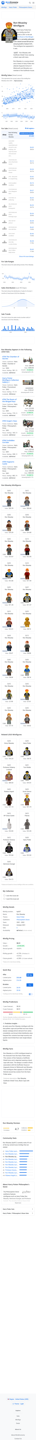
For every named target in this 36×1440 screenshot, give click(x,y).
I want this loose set (12, 899)
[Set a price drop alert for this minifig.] (31, 994)
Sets (18, 1416)
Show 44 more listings (26, 256)
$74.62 (31, 431)
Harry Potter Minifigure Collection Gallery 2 (10, 380)
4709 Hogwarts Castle (8, 463)
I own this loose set (12, 896)
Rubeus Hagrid (13, 1175)
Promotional (12, 387)
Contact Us (18, 1439)
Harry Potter (13, 7)
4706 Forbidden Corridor (8, 441)
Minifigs (4, 7)
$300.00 (31, 368)
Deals (18, 1423)
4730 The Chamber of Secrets (10, 358)
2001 (7, 411)
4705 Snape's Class (9, 421)
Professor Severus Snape (16, 1170)
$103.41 (31, 390)
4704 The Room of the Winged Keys (9, 400)
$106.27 (31, 451)
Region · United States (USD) (19, 1399)
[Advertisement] (19, 15)
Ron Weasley (12, 1154)
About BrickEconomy (18, 1435)
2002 (7, 368)
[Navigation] (31, 2)
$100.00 (31, 410)
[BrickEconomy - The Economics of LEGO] (9, 2)
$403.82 (31, 473)
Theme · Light (19, 1404)
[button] (2, 267)
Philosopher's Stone (25, 7)
